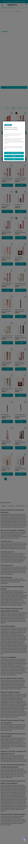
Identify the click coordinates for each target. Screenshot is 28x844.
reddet (14, 159)
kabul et (14, 156)
